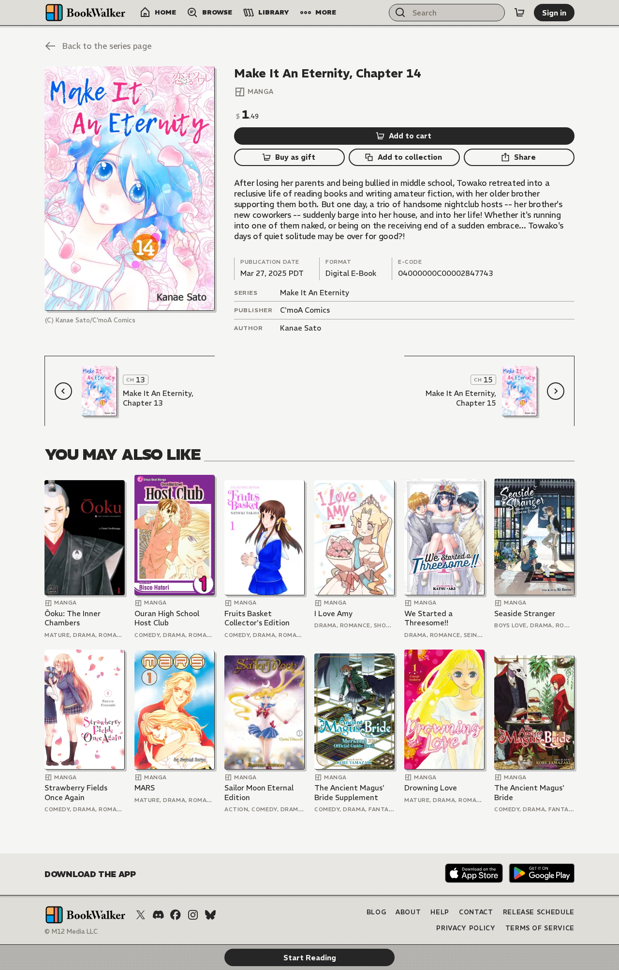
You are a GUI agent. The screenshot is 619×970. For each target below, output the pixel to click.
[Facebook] (175, 915)
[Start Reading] (129, 188)
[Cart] (519, 12)
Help (439, 912)
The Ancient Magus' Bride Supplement (349, 792)
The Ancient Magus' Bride (529, 792)
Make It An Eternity (314, 292)
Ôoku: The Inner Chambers (72, 618)
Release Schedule (539, 912)
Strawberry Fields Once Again (75, 792)
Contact (476, 912)
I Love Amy (333, 613)
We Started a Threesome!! (428, 618)
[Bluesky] (210, 915)
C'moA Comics (305, 310)
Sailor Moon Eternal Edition (259, 792)
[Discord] (158, 915)
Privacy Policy (465, 928)
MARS (144, 787)
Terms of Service (540, 928)
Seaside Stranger (524, 613)
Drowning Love (430, 787)
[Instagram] (193, 915)
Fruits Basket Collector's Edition (257, 618)
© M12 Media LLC (71, 931)
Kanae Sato (300, 328)
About (408, 912)
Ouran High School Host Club (166, 618)
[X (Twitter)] (141, 915)
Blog (376, 912)
